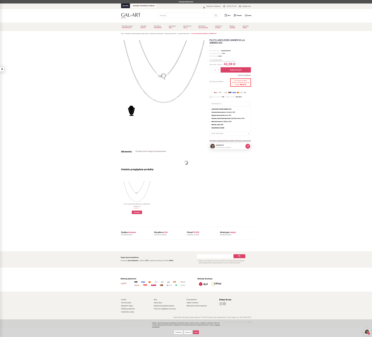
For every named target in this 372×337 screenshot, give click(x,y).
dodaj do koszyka (236, 70)
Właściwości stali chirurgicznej (196, 306)
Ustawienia (178, 332)
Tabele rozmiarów (192, 303)
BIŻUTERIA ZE (187, 26)
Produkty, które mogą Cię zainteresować (151, 151)
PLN (229, 15)
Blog (155, 299)
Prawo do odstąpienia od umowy (165, 309)
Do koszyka (137, 212)
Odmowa (188, 332)
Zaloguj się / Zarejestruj (213, 6)
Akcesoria (126, 151)
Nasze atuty (158, 303)
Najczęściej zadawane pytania (164, 306)
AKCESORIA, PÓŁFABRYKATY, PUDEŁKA (144, 5)
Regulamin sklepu (127, 306)
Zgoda (196, 332)
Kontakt (123, 299)
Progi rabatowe (191, 299)
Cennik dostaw (126, 303)
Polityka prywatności (128, 309)
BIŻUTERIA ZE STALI (127, 26)
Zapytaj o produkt (244, 75)
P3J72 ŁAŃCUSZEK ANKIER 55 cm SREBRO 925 (137, 204)
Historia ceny (217, 60)
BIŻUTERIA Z (157, 26)
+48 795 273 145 (231, 6)
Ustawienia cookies (127, 312)
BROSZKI (232, 26)
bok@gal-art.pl (246, 6)
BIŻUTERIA (125, 5)
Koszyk (249, 15)
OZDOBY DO (218, 26)
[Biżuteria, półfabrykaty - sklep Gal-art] (131, 15)
